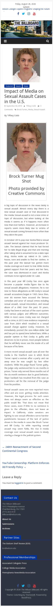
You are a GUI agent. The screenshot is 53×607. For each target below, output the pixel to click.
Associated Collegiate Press (14, 563)
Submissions (8, 524)
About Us (6, 519)
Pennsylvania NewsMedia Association (18, 572)
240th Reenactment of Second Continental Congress (21, 448)
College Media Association (14, 568)
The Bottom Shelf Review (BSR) (16, 543)
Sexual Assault (39, 109)
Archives (6, 528)
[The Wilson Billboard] (26, 22)
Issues (18, 86)
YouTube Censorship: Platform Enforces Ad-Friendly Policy (25, 465)
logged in (19, 483)
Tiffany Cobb (31, 106)
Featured (9, 86)
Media (30, 109)
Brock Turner (22, 109)
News (26, 86)
